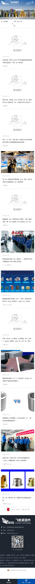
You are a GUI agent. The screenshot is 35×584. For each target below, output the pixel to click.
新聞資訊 (32, 17)
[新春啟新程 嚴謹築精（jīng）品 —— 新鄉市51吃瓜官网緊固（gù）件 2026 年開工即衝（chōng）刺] (17, 241)
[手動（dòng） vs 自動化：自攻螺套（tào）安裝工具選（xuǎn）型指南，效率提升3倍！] (17, 321)
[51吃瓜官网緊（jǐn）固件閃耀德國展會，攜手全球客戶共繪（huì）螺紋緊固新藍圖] (17, 162)
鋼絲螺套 (27, 555)
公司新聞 (5, 21)
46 (23, 509)
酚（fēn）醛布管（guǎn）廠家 (17, 557)
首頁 (27, 17)
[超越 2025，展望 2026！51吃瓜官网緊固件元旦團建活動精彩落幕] (17, 440)
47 (25, 509)
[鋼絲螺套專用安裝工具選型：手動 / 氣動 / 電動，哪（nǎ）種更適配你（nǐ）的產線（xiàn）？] (17, 202)
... (20, 509)
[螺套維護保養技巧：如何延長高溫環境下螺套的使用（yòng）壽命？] (17, 361)
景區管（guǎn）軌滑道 (18, 555)
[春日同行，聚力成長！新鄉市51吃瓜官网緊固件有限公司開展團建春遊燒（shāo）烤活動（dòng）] (17, 122)
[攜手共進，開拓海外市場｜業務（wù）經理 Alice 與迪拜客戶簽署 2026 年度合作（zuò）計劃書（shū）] (17, 82)
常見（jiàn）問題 (18, 23)
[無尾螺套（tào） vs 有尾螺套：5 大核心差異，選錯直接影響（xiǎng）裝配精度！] (17, 401)
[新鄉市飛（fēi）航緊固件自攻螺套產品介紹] (17, 480)
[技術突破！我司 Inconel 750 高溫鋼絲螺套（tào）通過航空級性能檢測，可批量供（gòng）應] (17, 43)
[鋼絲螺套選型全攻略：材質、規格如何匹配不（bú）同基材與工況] (17, 281)
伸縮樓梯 (8, 555)
